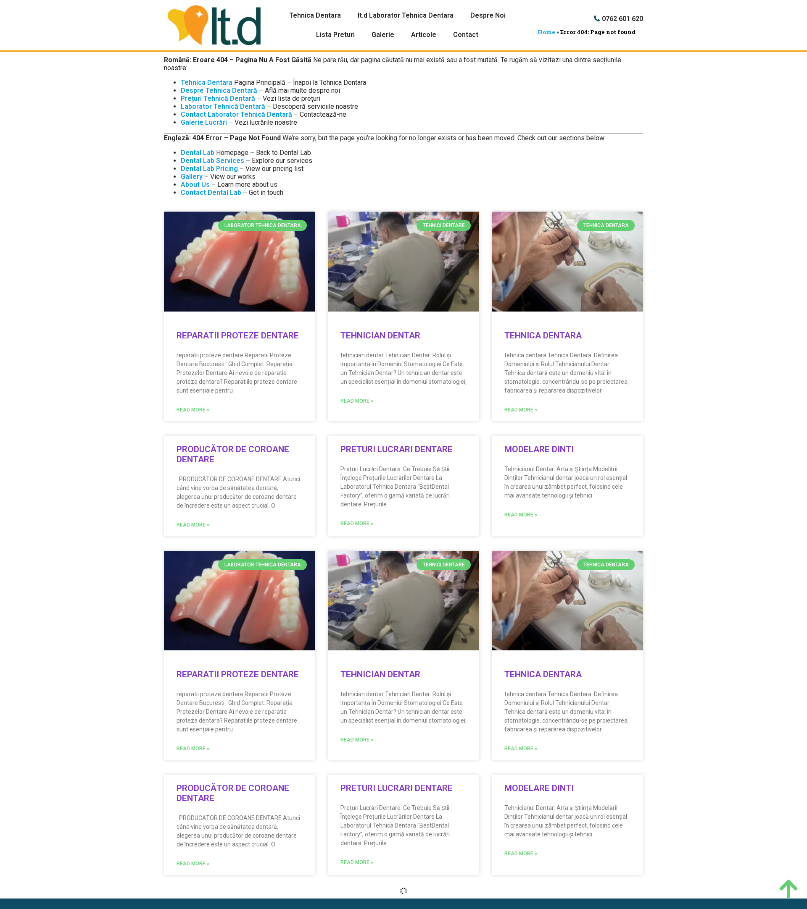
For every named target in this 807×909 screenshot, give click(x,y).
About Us (195, 185)
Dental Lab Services (212, 161)
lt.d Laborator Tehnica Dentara (406, 15)
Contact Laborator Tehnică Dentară (236, 114)
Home (546, 32)
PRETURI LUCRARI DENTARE (396, 449)
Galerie (383, 35)
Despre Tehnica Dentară (219, 90)
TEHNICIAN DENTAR (380, 335)
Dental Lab (197, 153)
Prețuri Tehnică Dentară (218, 98)
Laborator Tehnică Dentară (223, 106)
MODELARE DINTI (539, 449)
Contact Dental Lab (211, 192)
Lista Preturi (335, 35)
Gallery (192, 177)
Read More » (193, 410)
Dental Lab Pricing (209, 169)
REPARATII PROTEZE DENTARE (238, 335)
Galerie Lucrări (204, 122)
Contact (465, 35)
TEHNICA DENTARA (543, 335)
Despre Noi (488, 15)
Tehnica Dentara (315, 15)
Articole (423, 35)
